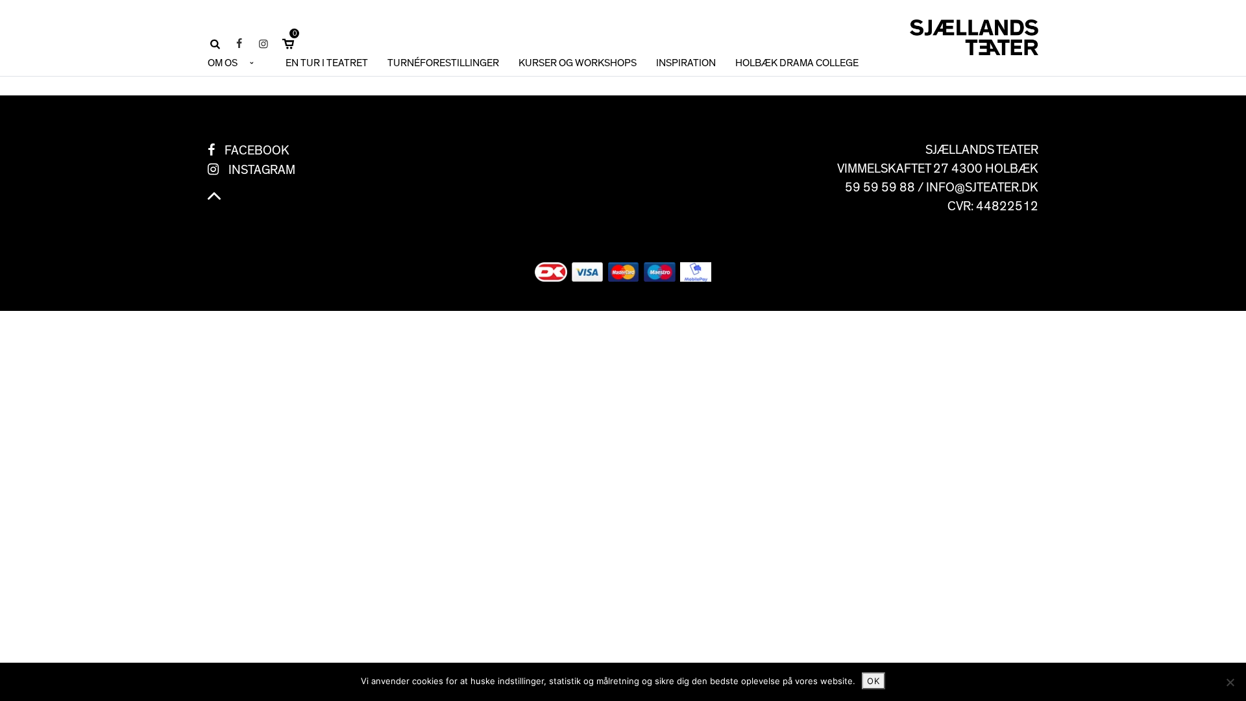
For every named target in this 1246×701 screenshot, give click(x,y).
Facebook (257, 150)
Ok (873, 681)
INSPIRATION (686, 63)
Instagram (261, 170)
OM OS (223, 63)
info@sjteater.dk (982, 187)
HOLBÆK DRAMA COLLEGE (797, 63)
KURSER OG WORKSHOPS (578, 63)
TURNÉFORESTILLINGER (443, 63)
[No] (1229, 682)
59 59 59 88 (880, 187)
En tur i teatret (327, 63)
